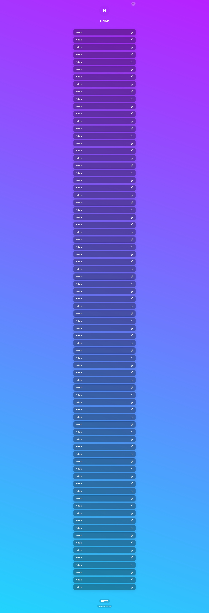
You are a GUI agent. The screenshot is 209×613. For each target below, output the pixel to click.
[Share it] (133, 4)
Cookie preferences (104, 606)
